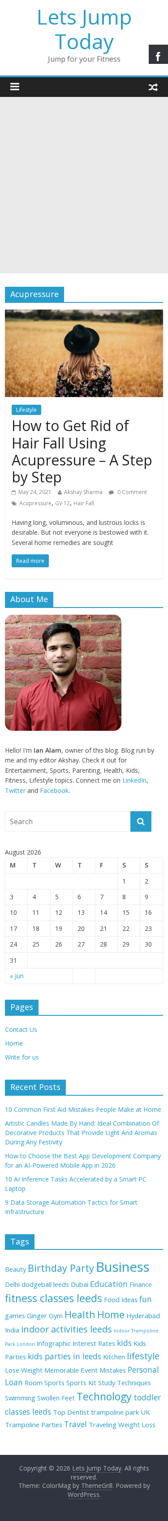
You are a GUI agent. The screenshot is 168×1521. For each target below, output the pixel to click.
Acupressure (35, 503)
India (12, 1329)
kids (124, 1342)
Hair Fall (83, 503)
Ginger (37, 1315)
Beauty (15, 1269)
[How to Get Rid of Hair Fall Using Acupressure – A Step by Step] (84, 315)
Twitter (15, 790)
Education (109, 1283)
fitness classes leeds (53, 1298)
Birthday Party (61, 1267)
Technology (104, 1396)
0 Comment (131, 492)
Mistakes (112, 1370)
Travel (75, 1424)
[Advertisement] (84, 185)
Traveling (102, 1424)
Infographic (54, 1343)
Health (80, 1314)
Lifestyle (26, 410)
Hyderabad (143, 1315)
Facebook (54, 790)
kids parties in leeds (64, 1356)
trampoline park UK (120, 1412)
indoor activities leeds (66, 1329)
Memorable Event (71, 1370)
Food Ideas (121, 1299)
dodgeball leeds (45, 1284)
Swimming (20, 1397)
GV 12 (62, 503)
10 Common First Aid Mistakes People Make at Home (83, 1109)
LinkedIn (134, 780)
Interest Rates (94, 1343)
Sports (54, 1382)
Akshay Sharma (83, 492)
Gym (56, 1315)
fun (145, 1299)
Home (14, 1043)
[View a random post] (153, 86)
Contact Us (21, 1029)
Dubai (79, 1284)
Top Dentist (71, 1412)
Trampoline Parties (33, 1424)
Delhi (12, 1284)
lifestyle (143, 1356)
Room (34, 1382)
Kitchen (114, 1356)
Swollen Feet (56, 1397)
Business (123, 1267)
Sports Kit (81, 1382)
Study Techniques (124, 1382)
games (15, 1315)
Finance (140, 1284)
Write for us (22, 1057)
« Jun (17, 976)
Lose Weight (24, 1370)
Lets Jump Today (84, 29)
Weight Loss (136, 1424)
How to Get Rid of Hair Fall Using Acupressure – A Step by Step (82, 451)
